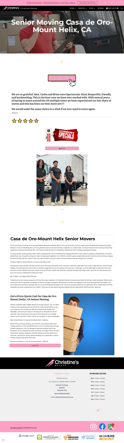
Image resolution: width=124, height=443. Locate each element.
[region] (62, 3)
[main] (62, 26)
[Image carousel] (62, 182)
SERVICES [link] (81, 8)
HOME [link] (72, 8)
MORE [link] (91, 8)
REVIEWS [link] (101, 8)
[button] (122, 8)
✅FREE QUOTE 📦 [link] (112, 8)
